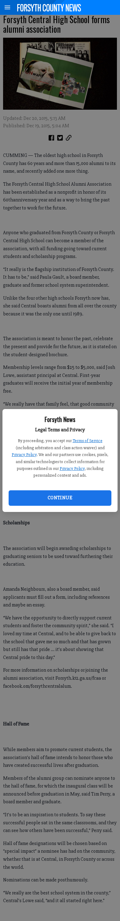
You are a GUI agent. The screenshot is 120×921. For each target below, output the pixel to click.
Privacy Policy (24, 454)
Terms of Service (87, 440)
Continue (60, 498)
